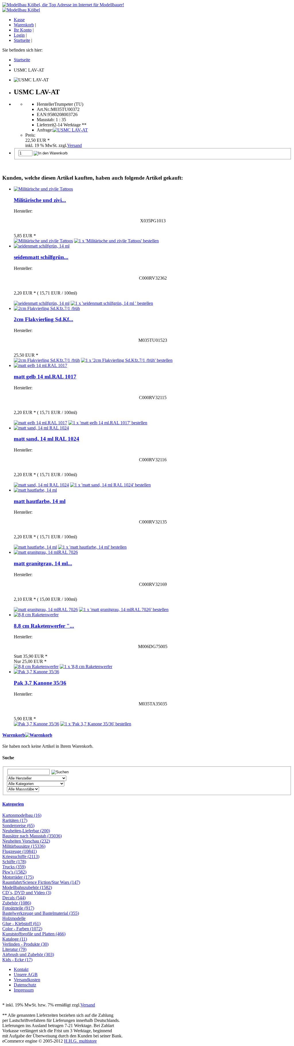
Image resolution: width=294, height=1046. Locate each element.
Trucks (14, 866)
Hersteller (45, 104)
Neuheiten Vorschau (26, 841)
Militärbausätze (23, 846)
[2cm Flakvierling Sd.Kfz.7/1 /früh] (47, 308)
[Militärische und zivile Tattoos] (43, 189)
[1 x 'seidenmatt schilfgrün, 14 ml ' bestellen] (112, 303)
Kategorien (13, 804)
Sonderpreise (18, 825)
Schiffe (14, 861)
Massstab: (46, 119)
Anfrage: (45, 129)
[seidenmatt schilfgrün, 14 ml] (41, 246)
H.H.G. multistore (80, 1041)
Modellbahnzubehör (27, 887)
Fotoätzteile (18, 908)
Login (19, 35)
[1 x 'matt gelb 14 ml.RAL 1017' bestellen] (107, 422)
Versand (74, 145)
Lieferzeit (45, 124)
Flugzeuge (19, 851)
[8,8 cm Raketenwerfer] (36, 614)
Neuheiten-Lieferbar (26, 830)
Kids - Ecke (17, 959)
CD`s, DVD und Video (26, 892)
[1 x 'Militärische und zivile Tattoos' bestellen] (116, 240)
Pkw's (14, 872)
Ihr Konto (23, 30)
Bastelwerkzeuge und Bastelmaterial (40, 913)
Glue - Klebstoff (21, 923)
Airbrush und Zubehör (28, 954)
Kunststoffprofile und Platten (33, 933)
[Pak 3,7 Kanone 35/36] (36, 671)
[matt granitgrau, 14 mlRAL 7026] (46, 552)
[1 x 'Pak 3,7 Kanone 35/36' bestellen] (95, 723)
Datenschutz (25, 984)
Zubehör (16, 902)
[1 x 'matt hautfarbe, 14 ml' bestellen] (92, 547)
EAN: (42, 114)
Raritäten (14, 820)
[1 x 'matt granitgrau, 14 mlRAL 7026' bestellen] (124, 609)
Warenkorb (24, 24)
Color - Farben (22, 928)
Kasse (19, 19)
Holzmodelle (14, 918)
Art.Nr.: (44, 109)
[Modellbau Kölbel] (21, 9)
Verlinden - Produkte (25, 944)
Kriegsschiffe (20, 856)
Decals (14, 897)
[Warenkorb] (38, 735)
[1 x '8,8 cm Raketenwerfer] (86, 666)
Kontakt (21, 969)
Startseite (22, 40)
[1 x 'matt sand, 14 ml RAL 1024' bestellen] (110, 484)
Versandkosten (27, 979)
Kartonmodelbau (21, 815)
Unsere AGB (26, 974)
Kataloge (14, 939)
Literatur (14, 949)
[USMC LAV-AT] (70, 129)
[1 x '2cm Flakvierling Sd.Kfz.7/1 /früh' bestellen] (127, 360)
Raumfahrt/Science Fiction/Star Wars (41, 882)
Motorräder (18, 877)
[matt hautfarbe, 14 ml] (35, 490)
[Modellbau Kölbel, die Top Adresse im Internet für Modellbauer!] (63, 4)
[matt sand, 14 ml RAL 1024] (41, 427)
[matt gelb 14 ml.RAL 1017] (40, 365)
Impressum (24, 990)
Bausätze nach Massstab (32, 835)
